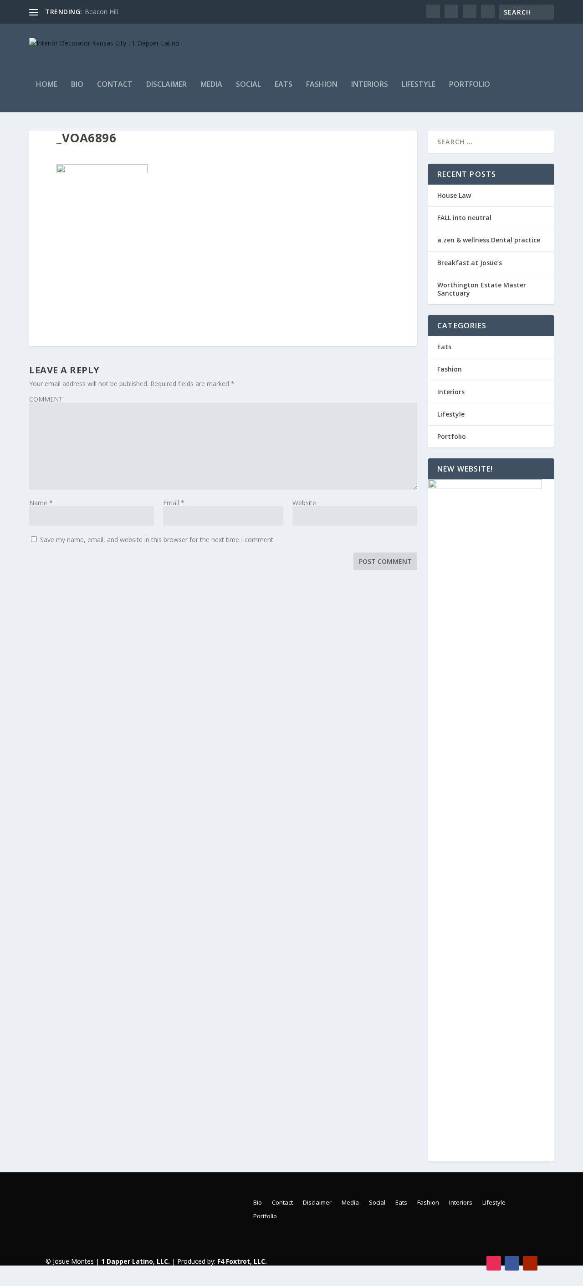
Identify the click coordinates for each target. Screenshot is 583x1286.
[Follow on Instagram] (493, 1263)
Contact (115, 84)
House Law (454, 195)
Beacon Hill (101, 11)
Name (41, 502)
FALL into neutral (464, 217)
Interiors (369, 84)
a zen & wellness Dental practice (488, 240)
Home (46, 84)
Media (211, 84)
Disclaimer (166, 84)
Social (248, 84)
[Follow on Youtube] (530, 1263)
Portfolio (469, 84)
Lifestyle (418, 84)
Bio (77, 84)
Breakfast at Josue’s (469, 262)
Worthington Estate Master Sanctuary (481, 289)
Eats (283, 84)
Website (304, 502)
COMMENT (46, 399)
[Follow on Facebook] (512, 1263)
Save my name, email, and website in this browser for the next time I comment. (157, 539)
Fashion (322, 84)
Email (173, 502)
